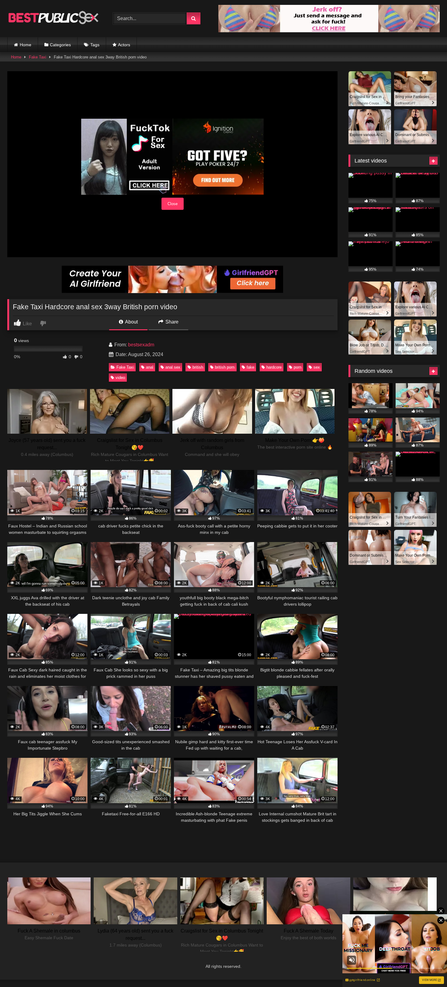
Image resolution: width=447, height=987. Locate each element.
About (131, 321)
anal (149, 367)
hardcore (274, 367)
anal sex (172, 367)
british (197, 367)
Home (25, 44)
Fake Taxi (37, 57)
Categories (60, 44)
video (120, 377)
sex (317, 367)
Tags (94, 44)
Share (171, 321)
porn (297, 367)
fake (250, 367)
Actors (124, 44)
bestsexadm (141, 344)
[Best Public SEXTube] (53, 18)
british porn (224, 367)
